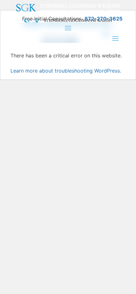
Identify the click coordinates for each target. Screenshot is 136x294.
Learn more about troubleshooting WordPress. (65, 71)
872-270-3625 (103, 18)
